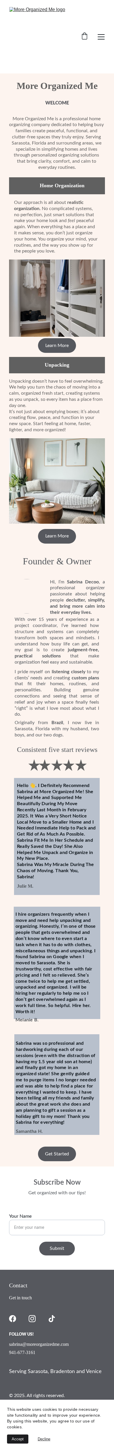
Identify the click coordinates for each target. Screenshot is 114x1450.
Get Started (57, 1154)
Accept (18, 1439)
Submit (57, 1248)
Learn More (57, 536)
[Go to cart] (84, 36)
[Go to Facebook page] (12, 1318)
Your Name (20, 1216)
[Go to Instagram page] (32, 1318)
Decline (44, 1439)
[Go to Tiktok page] (51, 1318)
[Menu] (101, 36)
